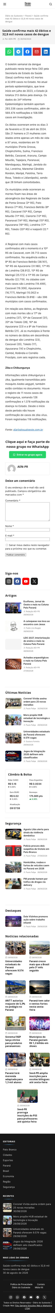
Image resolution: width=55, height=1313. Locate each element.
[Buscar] (50, 4)
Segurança (13, 823)
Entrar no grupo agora (29, 454)
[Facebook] (27, 52)
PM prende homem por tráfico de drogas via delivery (35, 881)
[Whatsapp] (17, 1297)
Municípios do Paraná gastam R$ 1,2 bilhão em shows (38, 1041)
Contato (41, 1284)
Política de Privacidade (21, 1284)
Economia (8, 1176)
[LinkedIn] (46, 52)
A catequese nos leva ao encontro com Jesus (36, 623)
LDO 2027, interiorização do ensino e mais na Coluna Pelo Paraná (36, 640)
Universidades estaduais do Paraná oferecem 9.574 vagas (36, 734)
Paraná (28, 16)
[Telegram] (18, 52)
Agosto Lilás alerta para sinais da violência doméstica (36, 832)
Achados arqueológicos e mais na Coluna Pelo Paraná (36, 660)
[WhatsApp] (9, 52)
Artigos (11, 595)
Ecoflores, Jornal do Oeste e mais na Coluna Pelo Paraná (36, 604)
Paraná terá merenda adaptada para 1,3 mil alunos (14, 1077)
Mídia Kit (39, 1287)
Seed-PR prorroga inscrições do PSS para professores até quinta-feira (27, 1115)
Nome (9, 526)
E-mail (9, 535)
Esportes (8, 1160)
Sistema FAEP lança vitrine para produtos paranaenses (13, 1041)
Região (7, 1181)
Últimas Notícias (18, 693)
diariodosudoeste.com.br (28, 429)
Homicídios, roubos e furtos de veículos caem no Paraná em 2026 (36, 865)
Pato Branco (10, 1149)
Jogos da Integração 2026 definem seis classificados (34, 754)
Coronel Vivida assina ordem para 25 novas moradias (35, 701)
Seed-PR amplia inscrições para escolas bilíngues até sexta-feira (39, 1077)
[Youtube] (25, 581)
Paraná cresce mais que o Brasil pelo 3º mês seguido (39, 966)
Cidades (7, 1154)
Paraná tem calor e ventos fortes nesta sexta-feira (39, 1005)
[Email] (37, 52)
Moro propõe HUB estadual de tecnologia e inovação (36, 718)
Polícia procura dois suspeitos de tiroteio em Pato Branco (36, 848)
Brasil (6, 1170)
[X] (34, 581)
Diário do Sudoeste (14, 16)
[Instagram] (8, 581)
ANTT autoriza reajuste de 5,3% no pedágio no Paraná (15, 1005)
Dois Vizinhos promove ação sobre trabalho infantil (35, 919)
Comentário (12, 500)
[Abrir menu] (4, 4)
